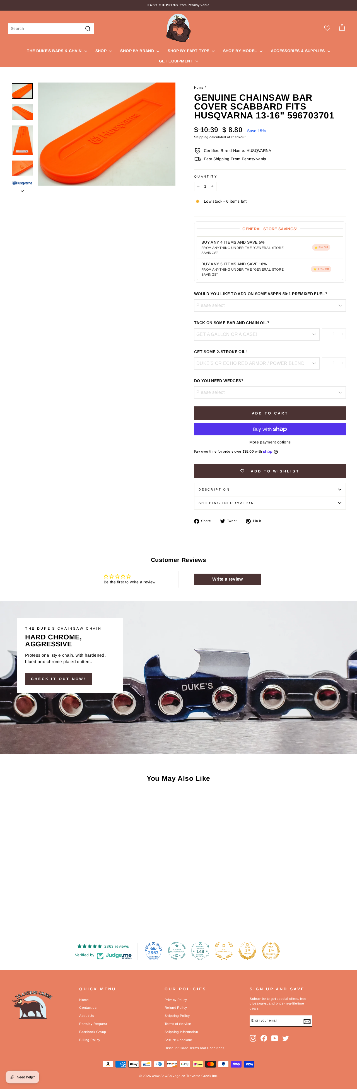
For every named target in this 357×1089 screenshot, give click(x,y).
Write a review (227, 579)
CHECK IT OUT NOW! (58, 679)
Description (214, 489)
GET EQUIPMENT (176, 61)
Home (199, 87)
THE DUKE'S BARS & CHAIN (55, 50)
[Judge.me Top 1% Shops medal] (247, 951)
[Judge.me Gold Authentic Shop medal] (224, 951)
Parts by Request (93, 1024)
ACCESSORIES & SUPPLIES (298, 50)
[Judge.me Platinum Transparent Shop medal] (177, 951)
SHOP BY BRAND (137, 50)
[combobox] (51, 28)
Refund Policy (176, 1008)
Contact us (88, 1008)
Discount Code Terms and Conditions (195, 1048)
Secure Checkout (178, 1040)
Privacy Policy (176, 1000)
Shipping (201, 137)
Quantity (205, 176)
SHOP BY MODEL (240, 50)
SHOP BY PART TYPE (189, 50)
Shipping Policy (177, 1016)
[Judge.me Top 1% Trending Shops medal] (271, 951)
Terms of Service (178, 1024)
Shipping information (226, 503)
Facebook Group (92, 1032)
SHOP (101, 50)
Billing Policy (89, 1040)
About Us (86, 1016)
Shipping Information (181, 1032)
